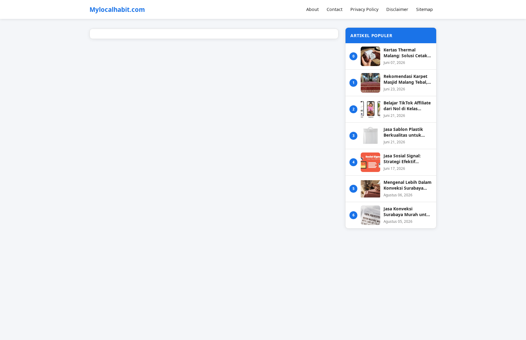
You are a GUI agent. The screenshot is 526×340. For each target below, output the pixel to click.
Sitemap (424, 9)
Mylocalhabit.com (117, 9)
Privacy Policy (364, 9)
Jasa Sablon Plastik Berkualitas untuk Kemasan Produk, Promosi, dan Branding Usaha (408, 132)
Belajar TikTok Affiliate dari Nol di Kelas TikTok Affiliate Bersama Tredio (407, 106)
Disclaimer (397, 9)
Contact (334, 9)
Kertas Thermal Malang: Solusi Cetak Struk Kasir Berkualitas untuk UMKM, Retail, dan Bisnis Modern (408, 53)
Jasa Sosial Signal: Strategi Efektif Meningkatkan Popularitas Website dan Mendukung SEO (406, 159)
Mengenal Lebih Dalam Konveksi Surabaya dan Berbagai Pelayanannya (408, 185)
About (312, 9)
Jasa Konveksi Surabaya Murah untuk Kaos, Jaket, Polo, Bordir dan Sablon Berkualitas (408, 212)
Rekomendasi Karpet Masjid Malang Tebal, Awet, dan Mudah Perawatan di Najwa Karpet (405, 79)
